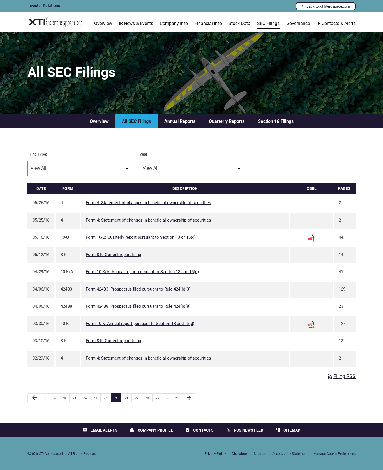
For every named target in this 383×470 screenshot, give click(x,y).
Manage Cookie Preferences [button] (334, 454)
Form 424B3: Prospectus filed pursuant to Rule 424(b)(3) (138, 289)
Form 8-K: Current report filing (113, 254)
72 (86, 398)
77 (138, 398)
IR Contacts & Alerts (336, 23)
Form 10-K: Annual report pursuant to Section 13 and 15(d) (140, 323)
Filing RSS (341, 376)
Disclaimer (240, 454)
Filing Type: (37, 154)
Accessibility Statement (290, 454)
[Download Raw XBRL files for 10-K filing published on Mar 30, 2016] (311, 323)
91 (178, 398)
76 (127, 398)
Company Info (174, 23)
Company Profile (151, 430)
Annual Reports (179, 121)
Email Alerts (100, 430)
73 (96, 398)
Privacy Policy (215, 453)
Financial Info (208, 23)
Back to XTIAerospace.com (328, 6)
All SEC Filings (136, 121)
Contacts (199, 430)
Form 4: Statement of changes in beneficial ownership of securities (148, 202)
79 (159, 398)
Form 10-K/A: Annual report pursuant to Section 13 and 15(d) (142, 271)
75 (117, 398)
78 (148, 398)
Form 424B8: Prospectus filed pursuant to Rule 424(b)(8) (138, 306)
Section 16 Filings (276, 121)
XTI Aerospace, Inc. (53, 454)
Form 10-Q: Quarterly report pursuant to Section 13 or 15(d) (141, 237)
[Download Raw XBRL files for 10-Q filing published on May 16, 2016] (311, 237)
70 (65, 398)
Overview (103, 23)
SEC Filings (268, 23)
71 (76, 398)
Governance (298, 23)
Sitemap (288, 430)
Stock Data (239, 23)
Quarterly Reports (226, 121)
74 (107, 398)
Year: (144, 154)
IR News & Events (136, 23)
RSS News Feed (244, 430)
